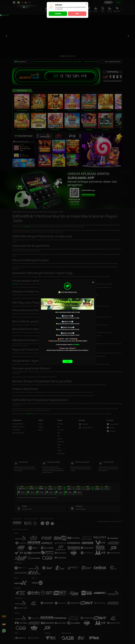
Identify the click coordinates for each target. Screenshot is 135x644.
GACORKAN (58, 14)
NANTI (77, 14)
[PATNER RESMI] (67, 304)
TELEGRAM (76, 344)
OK (67, 361)
